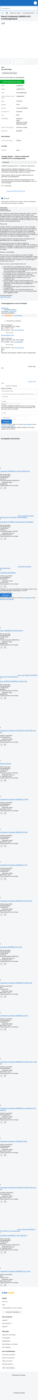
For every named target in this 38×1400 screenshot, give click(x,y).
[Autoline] (7, 13)
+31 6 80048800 (18, 342)
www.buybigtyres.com (7, 335)
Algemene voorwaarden (9, 1334)
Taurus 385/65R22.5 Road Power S (11, 630)
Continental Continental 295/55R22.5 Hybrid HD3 (16, 901)
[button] (35, 3)
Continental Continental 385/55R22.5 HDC (14, 832)
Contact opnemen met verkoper (12, 81)
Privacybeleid (6, 1338)
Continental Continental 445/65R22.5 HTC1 (14, 1016)
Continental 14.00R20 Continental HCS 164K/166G (16, 522)
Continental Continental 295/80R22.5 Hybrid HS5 (16, 983)
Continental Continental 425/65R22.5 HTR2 (14, 799)
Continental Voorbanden (8, 573)
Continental (19, 85)
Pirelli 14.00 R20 (5, 764)
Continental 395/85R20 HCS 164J (11, 947)
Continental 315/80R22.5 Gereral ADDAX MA (15, 471)
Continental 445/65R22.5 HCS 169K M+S (13, 1235)
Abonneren (5, 595)
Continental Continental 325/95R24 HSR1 (13, 1141)
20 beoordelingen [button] (18, 315)
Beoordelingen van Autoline (10, 1344)
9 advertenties (12, 311)
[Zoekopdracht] (35, 8)
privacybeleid (27, 424)
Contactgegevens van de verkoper (12, 1308)
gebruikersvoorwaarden (8, 426)
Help (3, 1304)
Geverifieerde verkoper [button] (10, 309)
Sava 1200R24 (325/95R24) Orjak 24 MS (13, 681)
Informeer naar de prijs (10, 73)
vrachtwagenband (21, 92)
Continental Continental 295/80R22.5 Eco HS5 (15, 1271)
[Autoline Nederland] (11, 3)
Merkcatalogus (6, 1347)
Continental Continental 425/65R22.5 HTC (13, 865)
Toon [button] (12, 330)
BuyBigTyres (5, 308)
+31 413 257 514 (19, 330)
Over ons (5, 1301)
